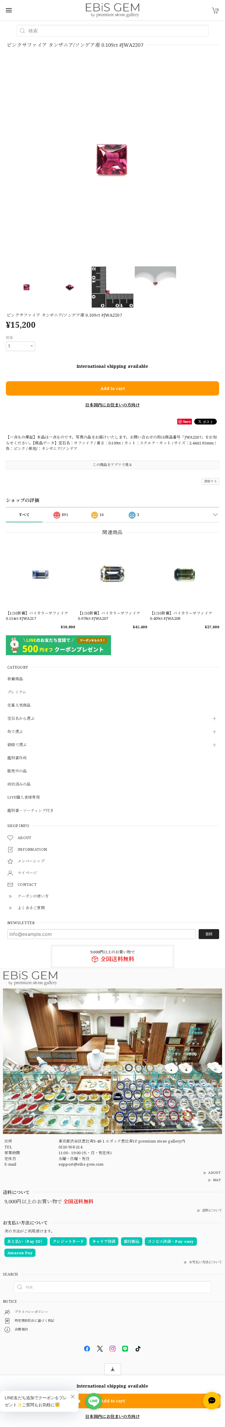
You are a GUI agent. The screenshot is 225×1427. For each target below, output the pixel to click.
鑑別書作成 (17, 758)
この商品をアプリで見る (112, 464)
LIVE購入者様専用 (23, 797)
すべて (24, 514)
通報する (210, 481)
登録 (208, 933)
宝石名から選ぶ (21, 718)
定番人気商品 (19, 705)
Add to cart (112, 388)
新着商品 (15, 679)
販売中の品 (17, 771)
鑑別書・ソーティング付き (30, 810)
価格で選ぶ (17, 745)
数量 (9, 337)
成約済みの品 (19, 784)
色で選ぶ (15, 731)
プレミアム (16, 692)
